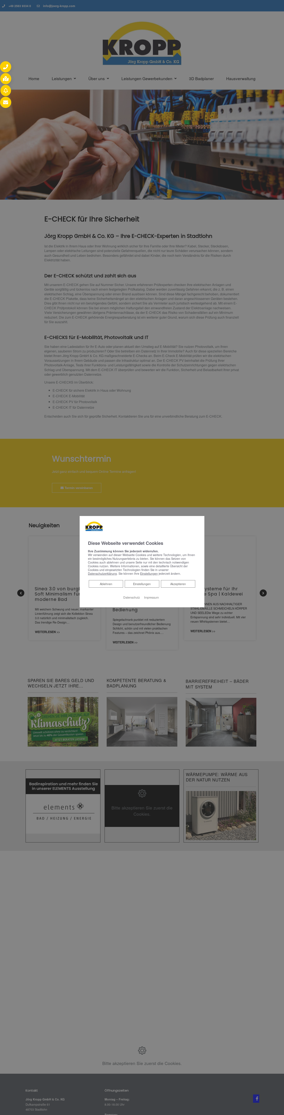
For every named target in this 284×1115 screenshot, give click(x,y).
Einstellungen (142, 584)
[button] (5, 66)
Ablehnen (106, 584)
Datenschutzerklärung (102, 573)
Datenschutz (131, 597)
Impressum (151, 597)
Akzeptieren (178, 584)
